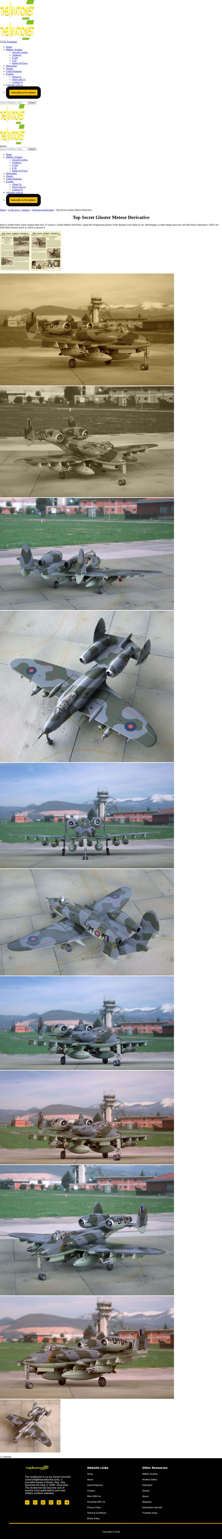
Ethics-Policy (93, 1518)
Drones (145, 1490)
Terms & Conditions (96, 1513)
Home (90, 1474)
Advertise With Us (96, 1501)
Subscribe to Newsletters (23, 92)
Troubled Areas (149, 1513)
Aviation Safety (149, 1479)
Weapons (146, 1501)
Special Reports (95, 1485)
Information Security (152, 1507)
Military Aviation (150, 1474)
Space (145, 1496)
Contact (91, 1490)
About (90, 1479)
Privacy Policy (94, 1507)
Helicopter (147, 1485)
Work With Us (94, 1496)
